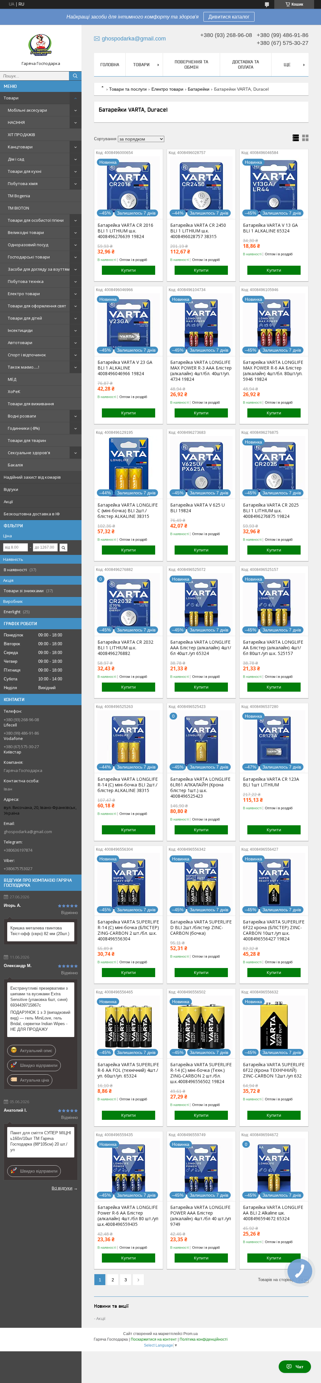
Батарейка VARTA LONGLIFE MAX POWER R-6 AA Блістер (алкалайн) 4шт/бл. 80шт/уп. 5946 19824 (273, 370)
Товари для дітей (25, 318)
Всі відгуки (62, 1188)
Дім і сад (16, 159)
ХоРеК (14, 391)
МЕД (12, 379)
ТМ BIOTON (18, 208)
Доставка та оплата (245, 64)
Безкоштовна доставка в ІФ (32, 514)
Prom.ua (190, 1334)
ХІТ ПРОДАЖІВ (21, 134)
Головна (109, 64)
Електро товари (24, 293)
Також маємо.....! (23, 367)
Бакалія (15, 465)
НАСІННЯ (16, 122)
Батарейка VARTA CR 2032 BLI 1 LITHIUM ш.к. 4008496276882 (125, 647)
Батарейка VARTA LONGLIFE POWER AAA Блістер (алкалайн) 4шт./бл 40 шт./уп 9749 (200, 1216)
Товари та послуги (128, 89)
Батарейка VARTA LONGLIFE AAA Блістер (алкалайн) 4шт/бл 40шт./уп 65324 (200, 647)
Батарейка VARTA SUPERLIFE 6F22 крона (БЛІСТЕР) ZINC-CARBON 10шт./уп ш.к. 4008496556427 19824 (273, 930)
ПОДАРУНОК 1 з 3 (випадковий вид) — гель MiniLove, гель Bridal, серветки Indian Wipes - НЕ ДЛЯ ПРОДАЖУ (40, 1021)
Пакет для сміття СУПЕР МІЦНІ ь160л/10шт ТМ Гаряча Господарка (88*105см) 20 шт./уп (40, 1141)
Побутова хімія (23, 183)
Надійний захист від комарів (32, 477)
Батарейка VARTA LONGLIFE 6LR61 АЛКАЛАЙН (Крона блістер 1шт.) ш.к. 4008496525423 (200, 787)
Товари (11, 98)
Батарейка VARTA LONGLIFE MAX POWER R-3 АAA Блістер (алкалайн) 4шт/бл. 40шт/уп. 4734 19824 (201, 370)
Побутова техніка (26, 281)
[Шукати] (75, 76)
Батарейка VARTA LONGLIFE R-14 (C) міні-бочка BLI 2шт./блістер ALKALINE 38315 (127, 784)
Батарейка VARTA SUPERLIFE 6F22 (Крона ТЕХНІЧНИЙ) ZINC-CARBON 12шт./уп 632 (273, 1070)
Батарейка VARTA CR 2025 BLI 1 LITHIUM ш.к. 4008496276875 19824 (271, 510)
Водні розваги (22, 416)
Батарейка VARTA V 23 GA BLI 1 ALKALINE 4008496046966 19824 (124, 367)
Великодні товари (26, 232)
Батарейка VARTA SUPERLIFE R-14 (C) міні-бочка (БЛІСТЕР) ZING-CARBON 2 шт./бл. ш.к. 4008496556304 (128, 930)
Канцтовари (20, 147)
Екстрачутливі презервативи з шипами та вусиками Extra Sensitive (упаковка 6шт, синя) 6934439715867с (39, 997)
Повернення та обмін (191, 64)
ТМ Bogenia (19, 196)
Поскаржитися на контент (154, 1339)
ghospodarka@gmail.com (28, 831)
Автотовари (20, 342)
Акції (8, 501)
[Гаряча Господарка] (41, 45)
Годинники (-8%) (23, 428)
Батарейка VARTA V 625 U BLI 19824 (197, 507)
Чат (299, 1366)
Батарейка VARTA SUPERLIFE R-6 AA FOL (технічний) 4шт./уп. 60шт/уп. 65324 (128, 1070)
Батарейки (198, 89)
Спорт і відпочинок (27, 355)
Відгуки (11, 489)
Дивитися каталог (229, 16)
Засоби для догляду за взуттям (39, 269)
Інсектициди (20, 330)
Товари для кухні (24, 171)
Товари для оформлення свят (37, 306)
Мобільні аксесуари (27, 110)
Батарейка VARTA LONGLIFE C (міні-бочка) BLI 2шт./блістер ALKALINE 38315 (127, 510)
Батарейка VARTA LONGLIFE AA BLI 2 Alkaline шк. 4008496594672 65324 (273, 1213)
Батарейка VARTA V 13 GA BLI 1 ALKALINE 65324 (270, 228)
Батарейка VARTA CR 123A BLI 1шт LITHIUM (271, 782)
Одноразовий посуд (28, 244)
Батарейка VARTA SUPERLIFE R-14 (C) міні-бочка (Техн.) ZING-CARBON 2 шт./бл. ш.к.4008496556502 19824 (201, 1073)
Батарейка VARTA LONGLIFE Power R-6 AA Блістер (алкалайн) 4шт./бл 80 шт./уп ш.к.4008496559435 (127, 1216)
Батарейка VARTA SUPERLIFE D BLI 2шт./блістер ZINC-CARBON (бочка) (201, 927)
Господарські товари (29, 257)
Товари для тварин (27, 440)
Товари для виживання (31, 404)
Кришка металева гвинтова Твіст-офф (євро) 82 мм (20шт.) (39, 931)
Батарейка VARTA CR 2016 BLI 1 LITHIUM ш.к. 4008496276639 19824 (125, 230)
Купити (128, 270)
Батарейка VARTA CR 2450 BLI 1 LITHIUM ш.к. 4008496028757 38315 (198, 230)
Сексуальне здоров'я (29, 452)
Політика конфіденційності (204, 1339)
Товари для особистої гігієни (36, 220)
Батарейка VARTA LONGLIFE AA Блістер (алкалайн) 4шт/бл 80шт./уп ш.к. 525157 (273, 647)
